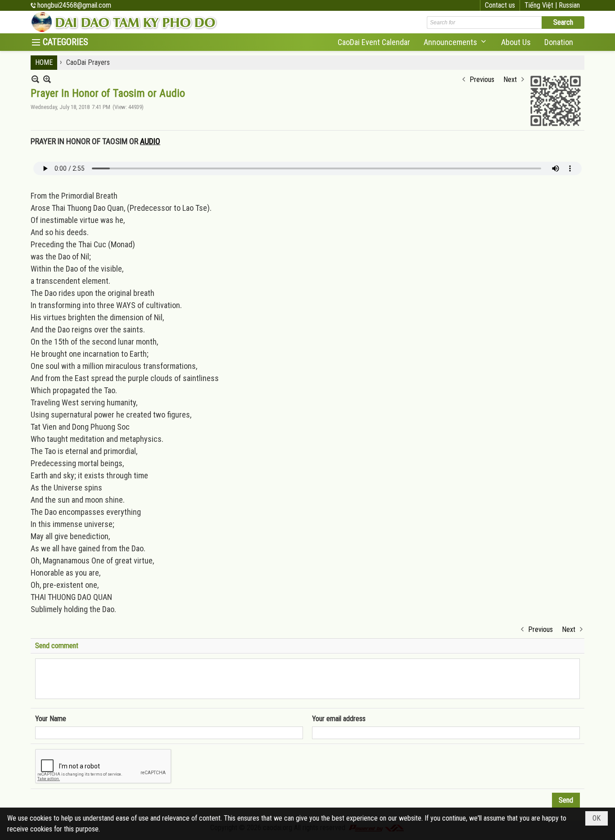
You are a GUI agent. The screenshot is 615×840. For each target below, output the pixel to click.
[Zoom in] (35, 79)
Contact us (500, 5)
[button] (455, 42)
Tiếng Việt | (542, 5)
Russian (569, 5)
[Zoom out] (47, 79)
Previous (482, 79)
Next (510, 79)
